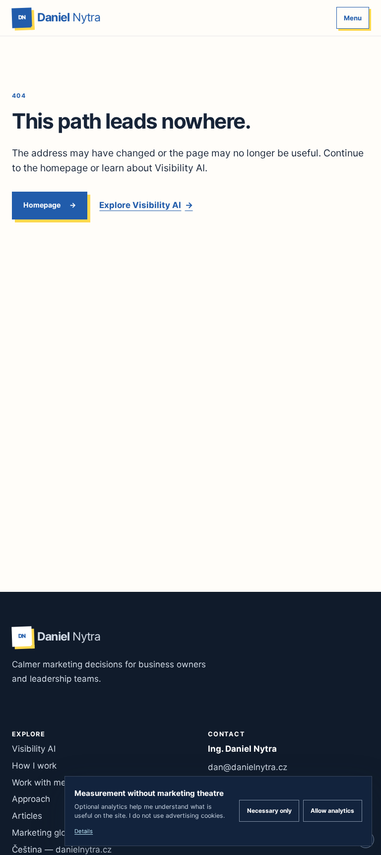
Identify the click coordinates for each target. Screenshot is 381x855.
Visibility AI (34, 749)
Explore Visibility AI (145, 205)
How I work (34, 766)
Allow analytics (332, 810)
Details (83, 831)
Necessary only (269, 810)
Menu (353, 18)
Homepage (42, 205)
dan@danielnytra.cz (247, 767)
